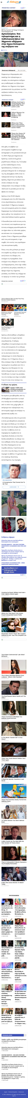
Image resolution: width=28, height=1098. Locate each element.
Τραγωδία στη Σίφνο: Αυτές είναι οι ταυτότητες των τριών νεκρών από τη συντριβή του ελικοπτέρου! (12, 551)
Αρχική (5, 1092)
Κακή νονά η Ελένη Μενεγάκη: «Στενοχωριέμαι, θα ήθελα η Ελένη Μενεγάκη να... (20, 910)
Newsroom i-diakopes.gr (8, 70)
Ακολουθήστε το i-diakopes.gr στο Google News (11, 570)
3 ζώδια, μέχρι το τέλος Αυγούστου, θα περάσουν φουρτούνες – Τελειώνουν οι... (7, 973)
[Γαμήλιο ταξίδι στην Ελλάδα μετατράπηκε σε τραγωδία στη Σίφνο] (5, 389)
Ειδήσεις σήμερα (7, 537)
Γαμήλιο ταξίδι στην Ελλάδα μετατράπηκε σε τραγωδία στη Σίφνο (17, 389)
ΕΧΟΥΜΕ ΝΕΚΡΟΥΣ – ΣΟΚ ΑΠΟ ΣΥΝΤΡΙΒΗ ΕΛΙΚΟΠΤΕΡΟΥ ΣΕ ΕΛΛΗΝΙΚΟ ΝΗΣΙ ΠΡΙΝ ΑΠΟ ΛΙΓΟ (13, 546)
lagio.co (14, 1095)
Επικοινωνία (21, 1092)
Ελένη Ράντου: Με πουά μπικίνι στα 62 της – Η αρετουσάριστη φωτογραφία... (7, 910)
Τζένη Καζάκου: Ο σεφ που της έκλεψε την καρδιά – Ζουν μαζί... (6, 952)
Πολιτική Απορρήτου (12, 1092)
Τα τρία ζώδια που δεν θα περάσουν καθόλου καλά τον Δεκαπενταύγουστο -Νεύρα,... (21, 995)
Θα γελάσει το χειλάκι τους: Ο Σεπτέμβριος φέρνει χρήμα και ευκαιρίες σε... (7, 930)
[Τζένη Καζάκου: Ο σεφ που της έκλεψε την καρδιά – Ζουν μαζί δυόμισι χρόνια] (7, 943)
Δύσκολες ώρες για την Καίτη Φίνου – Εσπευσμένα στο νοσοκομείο (12, 541)
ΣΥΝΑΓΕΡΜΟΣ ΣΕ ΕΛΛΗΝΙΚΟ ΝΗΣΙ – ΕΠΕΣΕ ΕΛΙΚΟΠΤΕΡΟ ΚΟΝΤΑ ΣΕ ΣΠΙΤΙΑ (13, 563)
